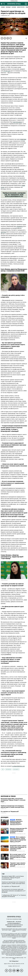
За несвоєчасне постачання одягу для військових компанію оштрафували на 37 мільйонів (13, 891)
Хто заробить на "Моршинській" (10, 811)
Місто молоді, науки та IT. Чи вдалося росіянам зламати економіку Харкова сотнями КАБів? (18, 856)
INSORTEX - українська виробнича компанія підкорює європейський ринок (16, 822)
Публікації (8, 7)
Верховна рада (8, 769)
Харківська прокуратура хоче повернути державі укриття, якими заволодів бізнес (12, 806)
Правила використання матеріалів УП (14, 924)
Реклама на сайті (11, 921)
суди (2, 769)
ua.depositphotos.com (18, 766)
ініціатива (23, 139)
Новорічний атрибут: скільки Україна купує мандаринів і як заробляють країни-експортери (18, 848)
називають (19, 226)
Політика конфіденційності (14, 923)
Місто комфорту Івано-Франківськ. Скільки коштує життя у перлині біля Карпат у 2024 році (18, 839)
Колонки (14, 7)
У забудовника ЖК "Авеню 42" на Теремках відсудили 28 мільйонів (14, 895)
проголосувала (17, 122)
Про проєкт (18, 921)
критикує (3, 232)
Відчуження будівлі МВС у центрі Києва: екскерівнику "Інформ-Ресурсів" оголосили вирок (13, 800)
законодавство (16, 769)
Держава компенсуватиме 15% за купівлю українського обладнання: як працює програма (18, 830)
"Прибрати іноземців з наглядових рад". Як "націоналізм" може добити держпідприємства (14, 194)
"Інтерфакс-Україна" (10, 934)
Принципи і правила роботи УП (14, 926)
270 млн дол (6, 71)
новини (3, 7)
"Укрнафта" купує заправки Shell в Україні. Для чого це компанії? (17, 864)
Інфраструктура (21, 7)
